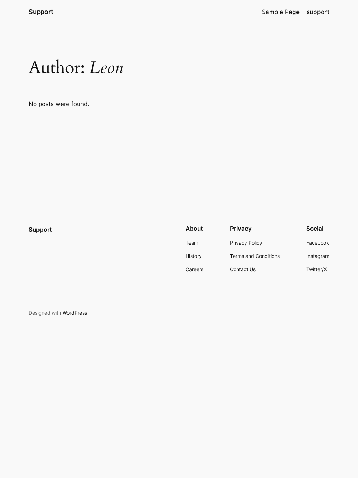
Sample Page (281, 11)
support (318, 11)
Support (41, 11)
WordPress (75, 313)
